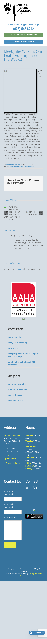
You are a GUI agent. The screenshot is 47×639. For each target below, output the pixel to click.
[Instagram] (34, 496)
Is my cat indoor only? (18, 342)
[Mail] (40, 496)
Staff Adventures (16, 166)
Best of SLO (13, 348)
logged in (19, 269)
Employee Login (13, 463)
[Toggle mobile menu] (42, 4)
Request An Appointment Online (23, 35)
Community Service (17, 384)
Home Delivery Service (24, 41)
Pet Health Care (15, 395)
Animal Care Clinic (13, 164)
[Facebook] (29, 496)
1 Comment (29, 166)
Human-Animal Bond (17, 389)
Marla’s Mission (15, 337)
